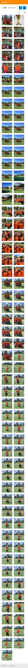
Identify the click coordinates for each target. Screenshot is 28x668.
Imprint (12, 666)
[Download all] (20, 7)
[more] (24, 7)
